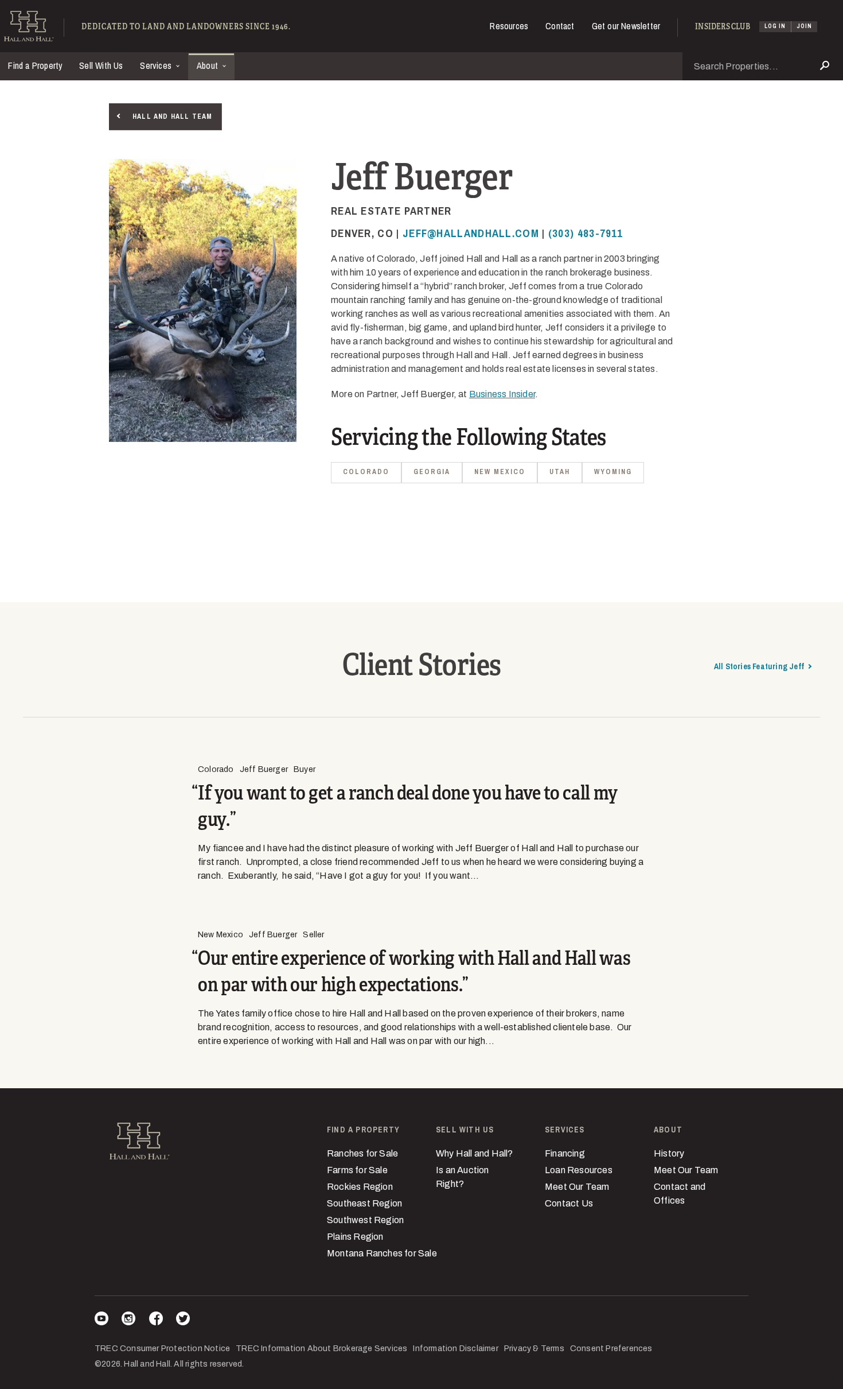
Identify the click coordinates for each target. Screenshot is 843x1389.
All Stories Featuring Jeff (759, 666)
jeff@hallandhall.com (471, 233)
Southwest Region (365, 1220)
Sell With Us (101, 65)
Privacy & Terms (534, 1348)
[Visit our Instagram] (128, 1320)
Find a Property (35, 65)
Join (804, 26)
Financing (565, 1153)
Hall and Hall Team (172, 116)
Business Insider (502, 394)
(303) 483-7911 (585, 233)
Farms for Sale (357, 1170)
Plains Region (355, 1236)
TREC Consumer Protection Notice (162, 1348)
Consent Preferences (611, 1348)
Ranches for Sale (362, 1153)
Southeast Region (364, 1203)
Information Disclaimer (455, 1348)
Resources (509, 26)
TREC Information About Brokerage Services (321, 1348)
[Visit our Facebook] (156, 1320)
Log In (775, 26)
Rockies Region (360, 1187)
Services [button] (157, 65)
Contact (559, 26)
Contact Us (569, 1203)
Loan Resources (578, 1170)
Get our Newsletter (626, 26)
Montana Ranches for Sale (382, 1253)
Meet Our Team (577, 1187)
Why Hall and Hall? (474, 1153)
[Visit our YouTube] (101, 1320)
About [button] (208, 65)
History (669, 1153)
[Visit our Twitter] (183, 1320)
